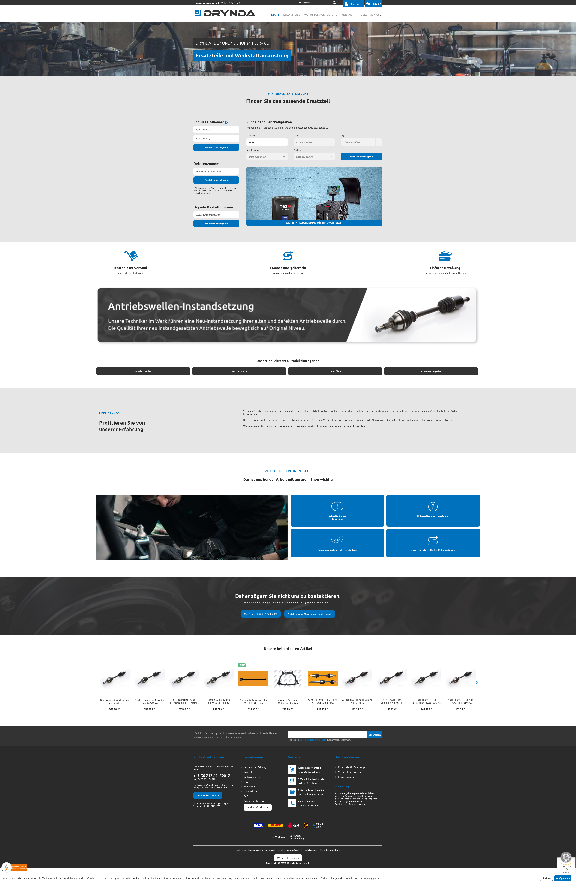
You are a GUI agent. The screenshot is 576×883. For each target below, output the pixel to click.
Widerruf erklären (258, 807)
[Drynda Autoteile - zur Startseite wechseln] (225, 14)
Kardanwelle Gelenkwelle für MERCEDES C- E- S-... (218, 701)
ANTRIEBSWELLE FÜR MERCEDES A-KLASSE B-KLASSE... (357, 701)
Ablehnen (546, 878)
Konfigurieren (563, 878)
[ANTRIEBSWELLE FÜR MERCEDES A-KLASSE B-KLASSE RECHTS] (357, 678)
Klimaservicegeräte (431, 371)
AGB (246, 781)
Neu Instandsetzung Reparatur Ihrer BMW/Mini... (114, 701)
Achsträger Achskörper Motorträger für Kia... (253, 701)
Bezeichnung (252, 150)
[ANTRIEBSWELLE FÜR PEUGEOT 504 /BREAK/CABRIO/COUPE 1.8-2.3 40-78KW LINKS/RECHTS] (461, 678)
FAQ (246, 796)
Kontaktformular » (207, 795)
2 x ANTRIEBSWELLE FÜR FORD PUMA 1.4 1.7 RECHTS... (288, 701)
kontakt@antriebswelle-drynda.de (309, 613)
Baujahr (297, 150)
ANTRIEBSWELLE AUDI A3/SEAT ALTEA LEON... (323, 701)
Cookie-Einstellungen (255, 800)
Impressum (250, 786)
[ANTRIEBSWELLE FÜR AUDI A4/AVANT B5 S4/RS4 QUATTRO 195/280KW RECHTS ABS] (426, 678)
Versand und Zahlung (255, 767)
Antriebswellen (143, 371)
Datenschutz (250, 791)
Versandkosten (282, 850)
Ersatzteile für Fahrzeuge (351, 767)
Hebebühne (335, 371)
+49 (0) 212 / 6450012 (231, 2)
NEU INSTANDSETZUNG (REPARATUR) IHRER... (184, 701)
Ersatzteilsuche (346, 776)
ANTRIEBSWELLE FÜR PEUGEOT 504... (461, 701)
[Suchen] (335, 2)
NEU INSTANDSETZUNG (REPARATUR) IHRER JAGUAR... (149, 701)
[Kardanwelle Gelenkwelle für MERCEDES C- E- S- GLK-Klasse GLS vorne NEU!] (219, 678)
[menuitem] (275, 15)
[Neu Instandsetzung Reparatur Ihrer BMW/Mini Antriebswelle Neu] (115, 678)
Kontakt (248, 771)
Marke (297, 135)
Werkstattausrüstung (349, 771)
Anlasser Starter (239, 371)
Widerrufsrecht (252, 776)
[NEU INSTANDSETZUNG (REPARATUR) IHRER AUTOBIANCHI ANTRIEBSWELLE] (184, 678)
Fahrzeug (250, 135)
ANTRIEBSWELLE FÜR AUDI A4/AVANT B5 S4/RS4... (426, 701)
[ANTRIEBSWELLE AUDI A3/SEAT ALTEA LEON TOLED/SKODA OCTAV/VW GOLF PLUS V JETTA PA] (323, 678)
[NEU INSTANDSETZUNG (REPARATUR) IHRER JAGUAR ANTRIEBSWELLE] (149, 678)
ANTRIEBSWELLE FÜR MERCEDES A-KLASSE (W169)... (391, 701)
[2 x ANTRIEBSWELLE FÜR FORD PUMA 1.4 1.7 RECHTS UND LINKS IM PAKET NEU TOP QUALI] (288, 678)
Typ (343, 135)
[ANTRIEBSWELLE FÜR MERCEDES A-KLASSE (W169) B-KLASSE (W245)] (392, 678)
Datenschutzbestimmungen (313, 739)
